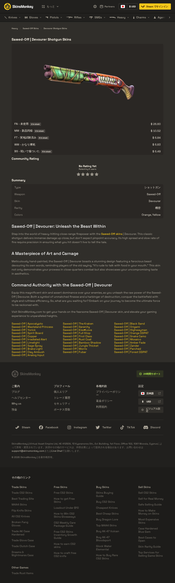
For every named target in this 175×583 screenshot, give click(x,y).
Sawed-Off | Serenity (76, 327)
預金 (14, 409)
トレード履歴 (62, 398)
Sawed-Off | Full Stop (76, 333)
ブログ (16, 392)
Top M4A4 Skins (106, 525)
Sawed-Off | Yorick (24, 330)
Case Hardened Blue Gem (148, 530)
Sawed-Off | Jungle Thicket (80, 345)
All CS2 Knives (21, 516)
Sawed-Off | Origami (127, 327)
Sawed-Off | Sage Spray (27, 345)
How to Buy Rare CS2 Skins (107, 556)
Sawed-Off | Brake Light (27, 349)
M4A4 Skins (19, 504)
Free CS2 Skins (63, 493)
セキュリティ (62, 403)
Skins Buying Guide (104, 494)
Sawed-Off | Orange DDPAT (131, 333)
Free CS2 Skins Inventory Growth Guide (65, 535)
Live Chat (56, 450)
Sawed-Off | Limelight (26, 342)
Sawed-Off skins (111, 234)
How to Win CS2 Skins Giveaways (65, 515)
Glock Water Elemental (104, 547)
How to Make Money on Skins (148, 512)
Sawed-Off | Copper (24, 336)
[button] (50, 6)
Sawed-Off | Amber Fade (129, 342)
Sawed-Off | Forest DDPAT (130, 352)
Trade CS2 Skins (22, 493)
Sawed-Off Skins (31, 28)
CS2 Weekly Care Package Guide (65, 524)
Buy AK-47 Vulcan (107, 531)
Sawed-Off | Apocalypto (27, 323)
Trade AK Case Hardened (21, 532)
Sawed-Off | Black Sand (129, 323)
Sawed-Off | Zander (126, 345)
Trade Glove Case (23, 540)
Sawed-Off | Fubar (74, 352)
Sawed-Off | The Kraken (78, 323)
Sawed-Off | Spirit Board (27, 333)
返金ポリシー (104, 401)
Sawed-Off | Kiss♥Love (77, 330)
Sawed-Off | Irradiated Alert (29, 339)
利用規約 (101, 407)
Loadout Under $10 (66, 508)
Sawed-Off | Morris (75, 349)
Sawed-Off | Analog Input (28, 355)
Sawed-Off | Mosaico (127, 339)
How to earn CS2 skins (65, 545)
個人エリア (61, 392)
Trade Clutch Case (23, 546)
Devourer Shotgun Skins (55, 28)
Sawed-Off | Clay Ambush (28, 352)
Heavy (15, 28)
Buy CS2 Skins (105, 502)
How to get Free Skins (64, 500)
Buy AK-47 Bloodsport (103, 538)
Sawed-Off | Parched (127, 349)
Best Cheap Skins (107, 513)
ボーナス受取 (62, 409)
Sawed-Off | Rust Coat (77, 339)
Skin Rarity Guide (149, 546)
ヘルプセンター (21, 398)
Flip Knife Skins (21, 510)
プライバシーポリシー (108, 393)
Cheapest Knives (107, 508)
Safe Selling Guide (150, 504)
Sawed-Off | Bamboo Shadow (82, 342)
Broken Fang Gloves (20, 523)
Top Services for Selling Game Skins (150, 554)
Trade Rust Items (22, 573)
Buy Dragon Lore (107, 519)
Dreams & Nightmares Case (22, 553)
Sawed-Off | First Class (77, 336)
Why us (16, 403)
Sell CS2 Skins (147, 493)
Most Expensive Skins (148, 521)
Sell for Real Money (150, 498)
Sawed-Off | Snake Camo (130, 336)
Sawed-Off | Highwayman (130, 330)
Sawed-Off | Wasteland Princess (32, 327)
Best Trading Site (23, 498)
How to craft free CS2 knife (65, 554)
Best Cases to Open (147, 539)
